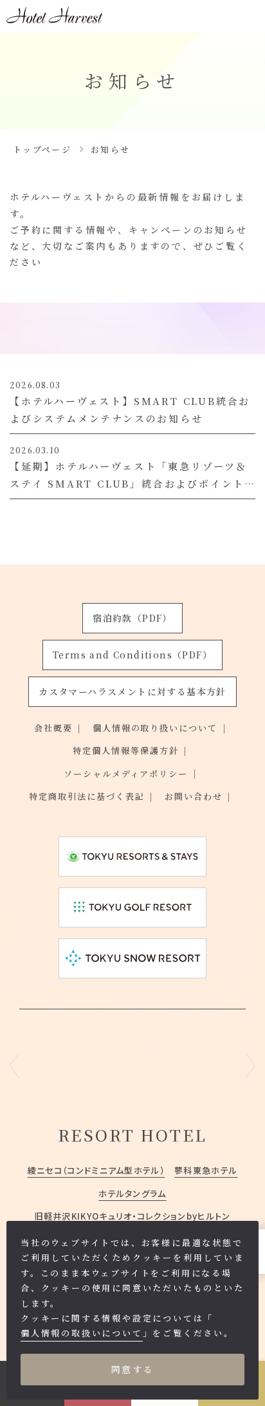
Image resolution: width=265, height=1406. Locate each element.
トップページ (42, 149)
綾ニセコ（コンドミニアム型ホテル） (96, 1170)
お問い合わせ (194, 796)
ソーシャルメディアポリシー (126, 773)
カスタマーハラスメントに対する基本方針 (132, 691)
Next (250, 1065)
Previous (14, 1065)
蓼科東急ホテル (205, 1170)
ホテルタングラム (132, 1193)
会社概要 (53, 728)
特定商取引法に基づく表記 (87, 796)
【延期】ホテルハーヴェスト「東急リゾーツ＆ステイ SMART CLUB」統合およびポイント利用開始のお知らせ (129, 483)
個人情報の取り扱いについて (155, 728)
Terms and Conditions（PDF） (132, 654)
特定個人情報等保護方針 (126, 750)
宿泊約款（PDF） (132, 617)
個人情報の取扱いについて (82, 1333)
